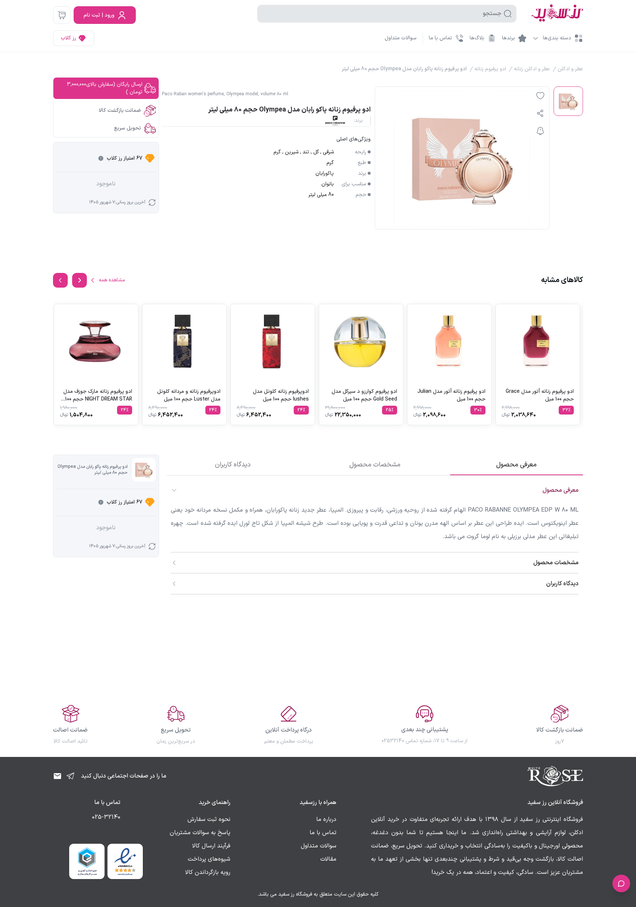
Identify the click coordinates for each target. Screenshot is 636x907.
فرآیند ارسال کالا (211, 846)
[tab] (516, 465)
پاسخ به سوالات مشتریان (200, 832)
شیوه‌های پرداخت (209, 859)
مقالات (328, 859)
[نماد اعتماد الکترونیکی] (125, 861)
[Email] (57, 776)
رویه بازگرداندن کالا (207, 872)
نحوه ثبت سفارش (208, 819)
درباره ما (326, 819)
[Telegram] (70, 776)
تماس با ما (323, 832)
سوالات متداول (401, 38)
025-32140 (106, 817)
